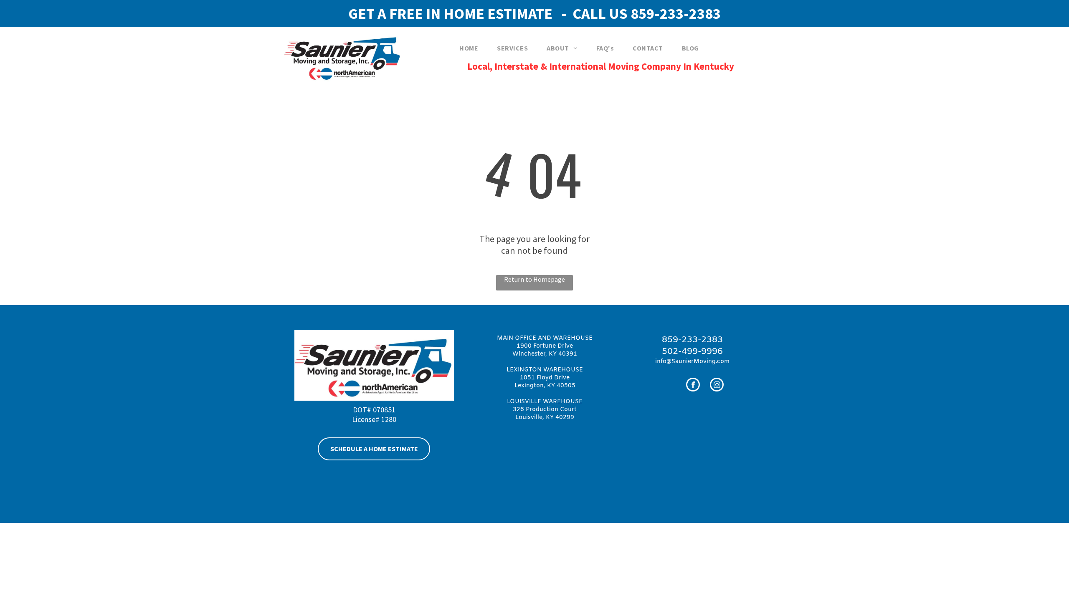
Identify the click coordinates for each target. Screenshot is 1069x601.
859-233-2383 (676, 13)
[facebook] (693, 386)
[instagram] (717, 386)
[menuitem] (472, 48)
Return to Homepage (534, 279)
